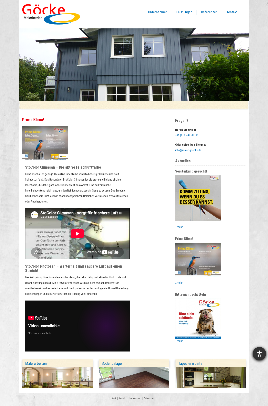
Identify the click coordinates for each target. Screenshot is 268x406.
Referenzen (209, 12)
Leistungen (184, 12)
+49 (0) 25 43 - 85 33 (186, 135)
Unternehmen (158, 12)
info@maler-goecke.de (188, 150)
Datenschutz (150, 398)
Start (113, 398)
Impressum (134, 398)
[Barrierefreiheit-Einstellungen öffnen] (259, 353)
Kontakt (231, 12)
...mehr (179, 227)
